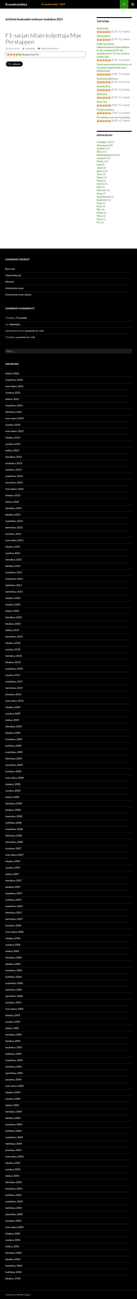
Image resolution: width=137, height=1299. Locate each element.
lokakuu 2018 (12, 642)
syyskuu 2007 (12, 867)
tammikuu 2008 (14, 841)
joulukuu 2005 (13, 1002)
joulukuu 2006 (13, 925)
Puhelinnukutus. (106, 109)
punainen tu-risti (34, 330)
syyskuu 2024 (12, 424)
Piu (98, 222)
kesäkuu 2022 (13, 514)
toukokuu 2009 (13, 739)
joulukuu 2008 (13, 771)
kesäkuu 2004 (13, 1117)
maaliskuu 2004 (14, 1137)
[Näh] (11, 54)
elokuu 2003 (12, 1175)
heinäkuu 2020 (13, 617)
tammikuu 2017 (14, 687)
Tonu (99, 174)
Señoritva (102, 94)
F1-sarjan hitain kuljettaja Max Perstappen (43, 38)
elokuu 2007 (12, 874)
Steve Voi (102, 101)
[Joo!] (13, 54)
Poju (99, 203)
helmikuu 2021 (13, 585)
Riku (99, 151)
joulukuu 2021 (13, 533)
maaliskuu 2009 (14, 752)
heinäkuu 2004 (13, 1111)
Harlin (100, 183)
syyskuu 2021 (12, 553)
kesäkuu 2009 (13, 732)
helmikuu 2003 (13, 1207)
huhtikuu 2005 (13, 1053)
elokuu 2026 (12, 373)
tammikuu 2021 (14, 591)
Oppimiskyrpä (13, 275)
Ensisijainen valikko (132, 4)
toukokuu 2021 (13, 572)
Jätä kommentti (50, 48)
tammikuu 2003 (14, 1214)
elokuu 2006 (12, 951)
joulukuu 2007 (13, 848)
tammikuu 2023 (14, 482)
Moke (100, 212)
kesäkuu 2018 (13, 662)
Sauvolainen (103, 196)
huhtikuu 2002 (13, 1272)
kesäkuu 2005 (13, 1040)
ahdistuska (102, 28)
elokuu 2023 (12, 450)
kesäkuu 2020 (13, 623)
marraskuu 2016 (14, 700)
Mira (99, 219)
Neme (100, 177)
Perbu (100, 161)
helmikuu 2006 (13, 989)
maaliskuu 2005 (14, 1060)
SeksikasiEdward (106, 154)
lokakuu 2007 (12, 861)
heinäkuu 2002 (13, 1252)
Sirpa (99, 193)
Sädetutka (14, 324)
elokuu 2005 (12, 1028)
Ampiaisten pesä (14, 288)
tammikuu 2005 (14, 1073)
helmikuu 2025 (13, 411)
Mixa (99, 215)
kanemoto (102, 199)
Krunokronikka (16, 4)
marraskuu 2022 (14, 488)
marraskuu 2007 (14, 854)
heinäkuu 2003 (13, 1182)
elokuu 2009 (12, 719)
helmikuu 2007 (13, 912)
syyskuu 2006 (12, 944)
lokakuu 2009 (12, 707)
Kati (99, 186)
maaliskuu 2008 (14, 829)
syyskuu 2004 (12, 1098)
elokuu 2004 (12, 1105)
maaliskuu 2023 (14, 476)
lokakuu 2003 (12, 1162)
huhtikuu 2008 (13, 822)
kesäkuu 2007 (13, 886)
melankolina (103, 86)
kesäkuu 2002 (13, 1259)
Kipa (99, 206)
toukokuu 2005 (13, 1047)
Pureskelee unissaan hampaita (113, 117)
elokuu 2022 (12, 501)
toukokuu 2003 (13, 1188)
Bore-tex (10, 268)
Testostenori (103, 35)
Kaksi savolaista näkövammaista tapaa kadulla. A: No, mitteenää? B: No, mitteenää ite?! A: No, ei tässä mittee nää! (113, 50)
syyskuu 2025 (12, 392)
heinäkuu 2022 (13, 508)
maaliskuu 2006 (14, 983)
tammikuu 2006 (14, 995)
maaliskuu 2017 (14, 681)
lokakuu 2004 (12, 1092)
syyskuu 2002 (12, 1239)
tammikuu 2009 (14, 764)
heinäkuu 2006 (13, 957)
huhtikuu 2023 (13, 469)
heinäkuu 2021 (13, 559)
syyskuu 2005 (12, 1021)
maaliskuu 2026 (14, 379)
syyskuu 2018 (12, 649)
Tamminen (102, 145)
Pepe (99, 180)
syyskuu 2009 (12, 713)
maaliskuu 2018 (14, 668)
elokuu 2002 (12, 1246)
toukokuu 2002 (13, 1265)
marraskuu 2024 (14, 418)
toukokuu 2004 (13, 1124)
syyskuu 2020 (12, 604)
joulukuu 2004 (13, 1079)
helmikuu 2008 (13, 835)
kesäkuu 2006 (13, 963)
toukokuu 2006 (13, 970)
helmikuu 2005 (13, 1066)
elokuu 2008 (12, 796)
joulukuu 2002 (13, 1220)
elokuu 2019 (12, 630)
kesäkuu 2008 (13, 809)
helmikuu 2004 (13, 1143)
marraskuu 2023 (14, 431)
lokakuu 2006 (12, 938)
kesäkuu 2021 (13, 565)
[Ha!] (19, 54)
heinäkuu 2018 (13, 655)
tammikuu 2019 (14, 636)
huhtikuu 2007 (13, 899)
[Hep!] (16, 54)
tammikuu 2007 (14, 918)
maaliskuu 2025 (14, 405)
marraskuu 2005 (14, 1008)
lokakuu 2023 (12, 437)
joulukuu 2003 (13, 1150)
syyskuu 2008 (12, 790)
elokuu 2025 (12, 398)
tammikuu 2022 (14, 527)
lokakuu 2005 (12, 1015)
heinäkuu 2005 (13, 1034)
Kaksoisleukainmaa (107, 78)
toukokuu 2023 (13, 463)
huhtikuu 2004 (13, 1130)
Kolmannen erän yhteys (18, 294)
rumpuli (101, 158)
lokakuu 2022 (12, 495)
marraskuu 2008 (14, 777)
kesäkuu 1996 (13, 1278)
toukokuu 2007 (13, 893)
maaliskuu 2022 (14, 520)
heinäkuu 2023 (13, 456)
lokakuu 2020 (12, 597)
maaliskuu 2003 (14, 1201)
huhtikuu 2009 (13, 745)
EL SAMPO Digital (22, 1294)
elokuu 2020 (12, 610)
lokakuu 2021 (12, 546)
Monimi (9, 281)
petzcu (100, 170)
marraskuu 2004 (14, 1085)
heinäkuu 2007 (13, 880)
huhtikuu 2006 (13, 976)
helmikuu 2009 (13, 758)
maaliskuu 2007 (14, 906)
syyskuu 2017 (12, 675)
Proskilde (21, 317)
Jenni (100, 167)
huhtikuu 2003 (13, 1194)
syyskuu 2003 (12, 1169)
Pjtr (99, 209)
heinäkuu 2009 (13, 726)
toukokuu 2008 (13, 816)
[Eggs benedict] (8, 54)
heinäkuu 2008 (13, 803)
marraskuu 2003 (14, 1156)
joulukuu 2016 (13, 694)
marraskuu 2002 (14, 1227)
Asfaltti (101, 148)
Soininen (101, 190)
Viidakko (30, 48)
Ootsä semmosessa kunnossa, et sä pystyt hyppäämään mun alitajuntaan (114, 67)
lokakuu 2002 (12, 1233)
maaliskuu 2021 (14, 578)
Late (99, 164)
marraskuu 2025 (14, 386)
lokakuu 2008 (12, 784)
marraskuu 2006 (14, 931)
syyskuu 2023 (12, 443)
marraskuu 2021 (14, 540)
